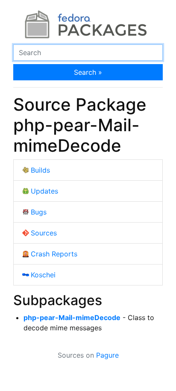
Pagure (107, 355)
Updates (44, 191)
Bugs (39, 212)
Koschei (43, 274)
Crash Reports (54, 254)
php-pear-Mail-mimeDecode (71, 317)
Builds (40, 170)
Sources (44, 233)
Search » (88, 72)
